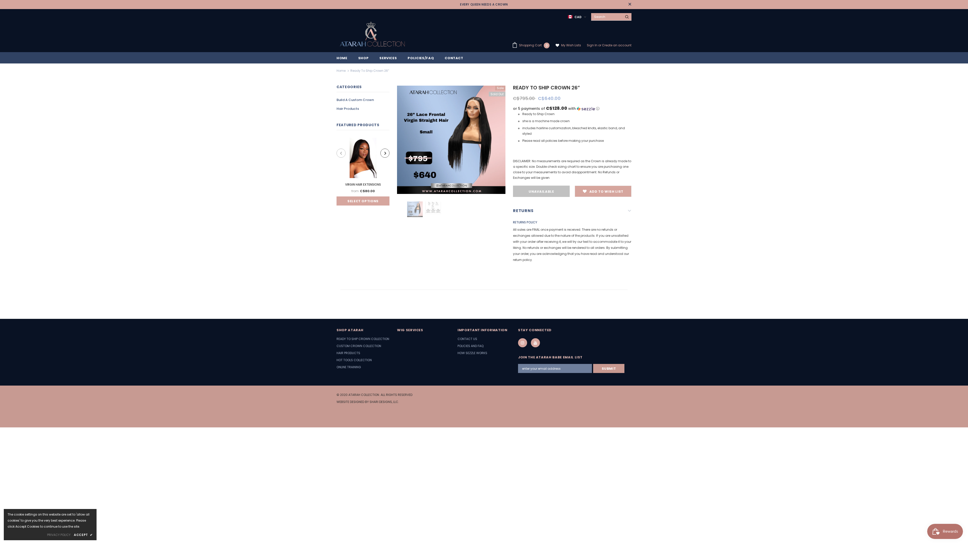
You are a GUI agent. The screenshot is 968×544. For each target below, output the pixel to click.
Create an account (616, 45)
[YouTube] (535, 342)
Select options (363, 201)
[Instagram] (522, 342)
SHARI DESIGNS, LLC (384, 402)
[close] (629, 4)
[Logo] (372, 34)
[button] (572, 108)
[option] (363, 172)
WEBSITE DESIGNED (350, 402)
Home (341, 71)
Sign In (592, 45)
